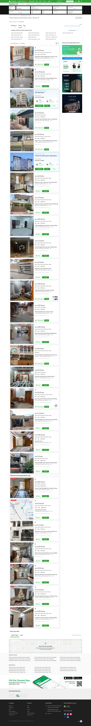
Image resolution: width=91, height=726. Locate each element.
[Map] (29, 65)
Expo (28, 711)
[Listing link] (34, 56)
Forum (28, 709)
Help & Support (12, 711)
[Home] (10, 1)
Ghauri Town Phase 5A (33, 35)
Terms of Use (11, 714)
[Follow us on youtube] (71, 715)
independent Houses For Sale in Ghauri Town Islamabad (20, 658)
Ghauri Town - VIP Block (51, 37)
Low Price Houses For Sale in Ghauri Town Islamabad (45, 657)
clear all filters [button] (21, 21)
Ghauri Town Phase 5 (51, 32)
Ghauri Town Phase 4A (16, 39)
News (28, 707)
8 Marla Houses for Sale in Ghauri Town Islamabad (19, 657)
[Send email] (36, 65)
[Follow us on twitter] (65, 718)
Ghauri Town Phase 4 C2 (17, 37)
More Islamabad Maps (76, 635)
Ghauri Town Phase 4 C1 (34, 39)
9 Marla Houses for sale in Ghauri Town (42, 670)
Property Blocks (22, 1)
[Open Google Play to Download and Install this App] (77, 679)
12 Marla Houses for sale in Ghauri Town (42, 672)
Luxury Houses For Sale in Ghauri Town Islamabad (70, 660)
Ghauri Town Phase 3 (51, 39)
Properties (13, 1)
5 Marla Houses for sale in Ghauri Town (17, 668)
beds (32, 11)
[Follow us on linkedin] (68, 718)
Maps (40, 1)
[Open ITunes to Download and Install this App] (68, 679)
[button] (12, 8)
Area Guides (31, 1)
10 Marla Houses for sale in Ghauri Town (68, 670)
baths (44, 11)
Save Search (80, 17)
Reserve (40, 105)
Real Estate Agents (31, 713)
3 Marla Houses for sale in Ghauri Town (42, 667)
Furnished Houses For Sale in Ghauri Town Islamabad (45, 660)
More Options (70, 11)
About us (11, 705)
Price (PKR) (11, 11)
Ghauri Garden (32, 37)
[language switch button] (76, 1)
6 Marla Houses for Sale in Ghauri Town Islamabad (70, 658)
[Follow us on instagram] (68, 715)
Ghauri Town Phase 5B (16, 32)
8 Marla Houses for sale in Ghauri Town (17, 670)
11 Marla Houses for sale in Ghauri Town (17, 672)
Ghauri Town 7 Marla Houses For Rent (72, 25)
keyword (55, 11)
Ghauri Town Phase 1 (51, 35)
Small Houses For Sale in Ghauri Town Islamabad (70, 657)
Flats (24, 26)
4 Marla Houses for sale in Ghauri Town (68, 667)
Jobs (10, 709)
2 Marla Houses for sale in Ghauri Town (17, 667)
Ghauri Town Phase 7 (16, 35)
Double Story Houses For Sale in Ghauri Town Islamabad (20, 660)
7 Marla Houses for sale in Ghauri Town (68, 668)
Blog (37, 1)
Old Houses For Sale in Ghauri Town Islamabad (44, 658)
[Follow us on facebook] (65, 715)
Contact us (11, 707)
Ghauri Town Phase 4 (68, 32)
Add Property (30, 714)
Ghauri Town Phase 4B (33, 32)
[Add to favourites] (32, 65)
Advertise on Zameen (13, 713)
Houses (20, 26)
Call (47, 64)
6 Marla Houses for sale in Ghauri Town (42, 668)
